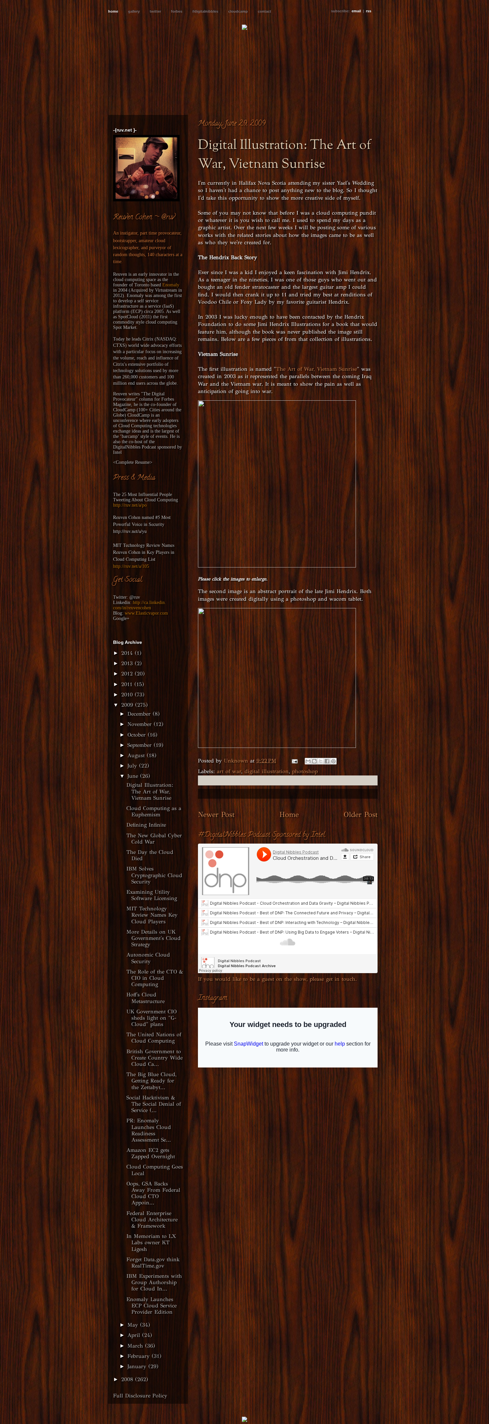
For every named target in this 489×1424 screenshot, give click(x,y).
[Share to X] (320, 761)
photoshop (305, 771)
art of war (229, 771)
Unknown (237, 761)
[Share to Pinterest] (333, 761)
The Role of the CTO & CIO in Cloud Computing (154, 977)
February (139, 1356)
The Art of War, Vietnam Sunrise (316, 369)
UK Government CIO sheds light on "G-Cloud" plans (151, 1017)
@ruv (134, 597)
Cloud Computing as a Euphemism (153, 811)
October (137, 735)
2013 (128, 663)
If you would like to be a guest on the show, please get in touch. (277, 979)
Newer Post (216, 814)
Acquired (139, 290)
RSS (368, 11)
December (140, 714)
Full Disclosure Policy (140, 1395)
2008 (128, 1379)
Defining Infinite (146, 825)
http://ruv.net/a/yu (130, 531)
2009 (128, 705)
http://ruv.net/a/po (130, 505)
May (133, 1325)
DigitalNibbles (126, 447)
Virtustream (166, 290)
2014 (128, 653)
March (136, 1346)
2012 (128, 673)
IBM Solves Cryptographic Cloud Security (154, 874)
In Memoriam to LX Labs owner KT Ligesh (151, 1242)
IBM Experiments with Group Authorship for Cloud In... (154, 1282)
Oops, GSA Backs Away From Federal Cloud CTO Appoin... (153, 1193)
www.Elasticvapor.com (146, 613)
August (137, 755)
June (133, 776)
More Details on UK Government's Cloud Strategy (153, 938)
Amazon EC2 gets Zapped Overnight (150, 1153)
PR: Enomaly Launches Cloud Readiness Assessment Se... (148, 1130)
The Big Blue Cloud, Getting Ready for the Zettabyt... (151, 1080)
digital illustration (266, 771)
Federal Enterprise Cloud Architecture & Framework (152, 1219)
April (134, 1335)
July (133, 766)
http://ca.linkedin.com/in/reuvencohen (139, 605)
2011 (127, 684)
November (140, 724)
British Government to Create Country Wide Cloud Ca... (154, 1057)
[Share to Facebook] (327, 761)
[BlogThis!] (314, 761)
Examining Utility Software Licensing (151, 895)
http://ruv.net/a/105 (131, 566)
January (137, 1366)
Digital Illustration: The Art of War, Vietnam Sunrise (149, 791)
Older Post (361, 814)
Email (356, 11)
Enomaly (170, 284)
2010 (128, 694)
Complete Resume (133, 462)
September (140, 745)
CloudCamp (124, 409)
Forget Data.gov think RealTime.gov (153, 1262)
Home (289, 814)
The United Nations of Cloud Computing (153, 1037)
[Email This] (308, 761)
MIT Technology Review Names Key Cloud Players (152, 914)
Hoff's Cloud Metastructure (145, 997)
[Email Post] (294, 761)
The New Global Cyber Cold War (154, 838)
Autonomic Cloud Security (148, 958)
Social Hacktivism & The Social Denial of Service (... (153, 1103)
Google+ (121, 618)
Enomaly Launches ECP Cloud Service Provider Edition (151, 1305)
